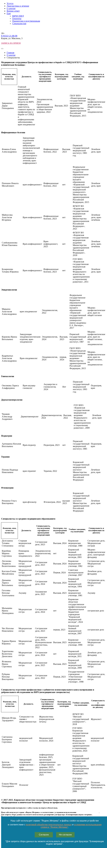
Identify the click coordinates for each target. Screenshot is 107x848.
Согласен (44, 834)
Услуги (10, 3)
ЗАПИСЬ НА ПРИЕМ (11, 43)
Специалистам (19, 23)
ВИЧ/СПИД (18, 16)
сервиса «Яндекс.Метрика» (88, 812)
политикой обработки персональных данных (49, 824)
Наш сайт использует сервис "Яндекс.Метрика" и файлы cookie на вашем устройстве (55, 821)
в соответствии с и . (55, 825)
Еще (9, 13)
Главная (10, 52)
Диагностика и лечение (18, 6)
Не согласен (65, 834)
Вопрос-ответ (13, 11)
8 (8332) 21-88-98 (9, 36)
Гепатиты (16, 18)
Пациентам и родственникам (26, 21)
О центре (11, 8)
